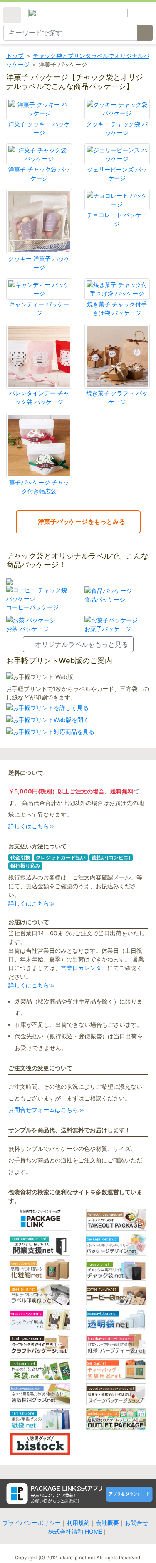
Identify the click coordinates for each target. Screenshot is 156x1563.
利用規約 (78, 1522)
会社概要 (107, 1522)
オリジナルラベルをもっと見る (81, 644)
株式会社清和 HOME (75, 1531)
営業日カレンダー (84, 967)
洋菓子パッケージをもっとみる (80, 522)
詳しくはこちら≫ (31, 825)
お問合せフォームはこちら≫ (46, 1109)
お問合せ (136, 1522)
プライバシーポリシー (31, 1522)
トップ (15, 55)
